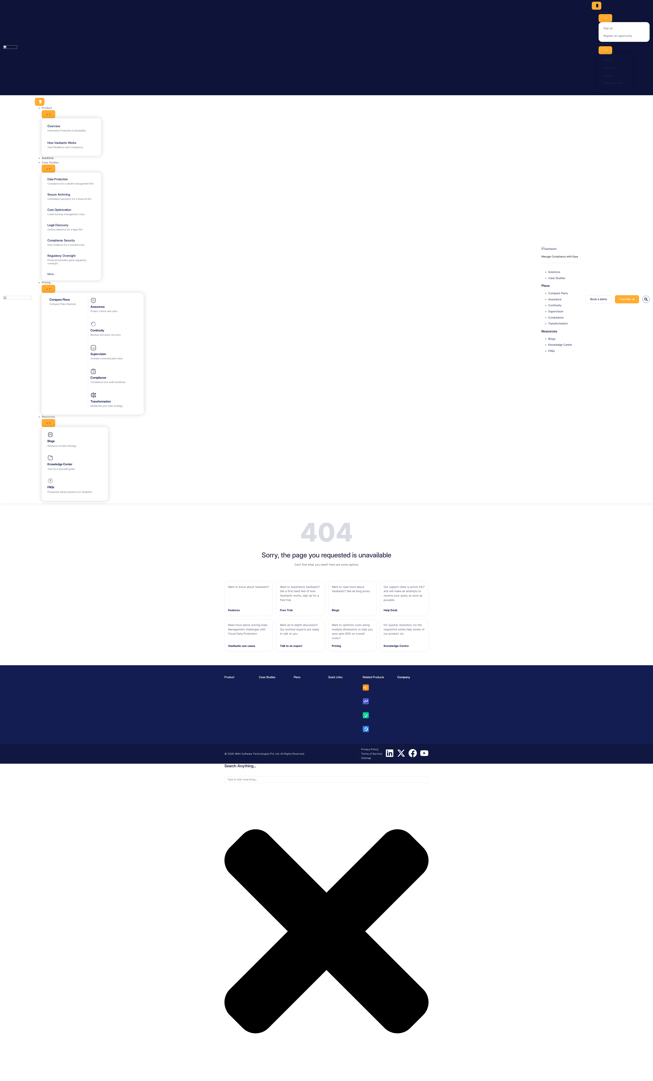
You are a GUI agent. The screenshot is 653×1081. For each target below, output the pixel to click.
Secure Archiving (58, 194)
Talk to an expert (291, 646)
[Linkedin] (389, 753)
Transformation (100, 401)
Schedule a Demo (338, 691)
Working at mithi (613, 83)
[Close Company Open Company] (605, 50)
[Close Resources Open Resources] (48, 423)
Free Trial (286, 610)
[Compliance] (93, 371)
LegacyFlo (369, 693)
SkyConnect (370, 734)
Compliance (98, 377)
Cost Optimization (59, 210)
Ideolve (367, 707)
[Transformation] (93, 395)
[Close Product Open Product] (48, 114)
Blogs (51, 441)
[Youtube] (424, 753)
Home (400, 685)
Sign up (608, 28)
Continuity (97, 330)
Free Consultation (338, 685)
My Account (404, 714)
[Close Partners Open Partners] (605, 18)
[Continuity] (93, 324)
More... (51, 274)
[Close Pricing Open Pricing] (48, 289)
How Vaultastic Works (61, 143)
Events (608, 60)
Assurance (97, 306)
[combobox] (326, 779)
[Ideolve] (366, 701)
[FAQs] (50, 481)
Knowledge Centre (396, 646)
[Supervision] (93, 348)
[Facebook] (412, 753)
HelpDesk (333, 714)
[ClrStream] (366, 715)
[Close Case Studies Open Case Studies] (48, 169)
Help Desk (390, 610)
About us (609, 75)
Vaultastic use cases (241, 646)
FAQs (50, 487)
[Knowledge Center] (50, 458)
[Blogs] (50, 435)
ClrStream (369, 721)
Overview (53, 126)
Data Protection (57, 179)
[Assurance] (93, 300)
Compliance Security (61, 240)
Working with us (406, 708)
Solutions (229, 697)
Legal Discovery (58, 225)
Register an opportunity (618, 35)
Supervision (98, 354)
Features (234, 610)
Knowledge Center (59, 464)
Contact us (610, 68)
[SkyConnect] (366, 729)
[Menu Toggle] (596, 6)
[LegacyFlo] (366, 687)
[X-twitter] (401, 753)
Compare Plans (59, 299)
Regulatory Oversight (61, 255)
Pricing (336, 646)
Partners (402, 702)
